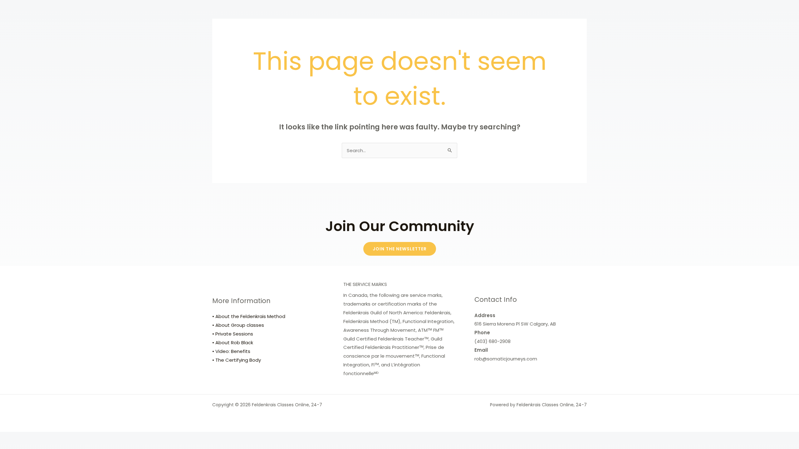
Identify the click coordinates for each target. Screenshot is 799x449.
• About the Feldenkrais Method (248, 316)
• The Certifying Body (236, 360)
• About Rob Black (232, 342)
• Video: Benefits (231, 351)
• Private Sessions (232, 334)
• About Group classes (238, 325)
